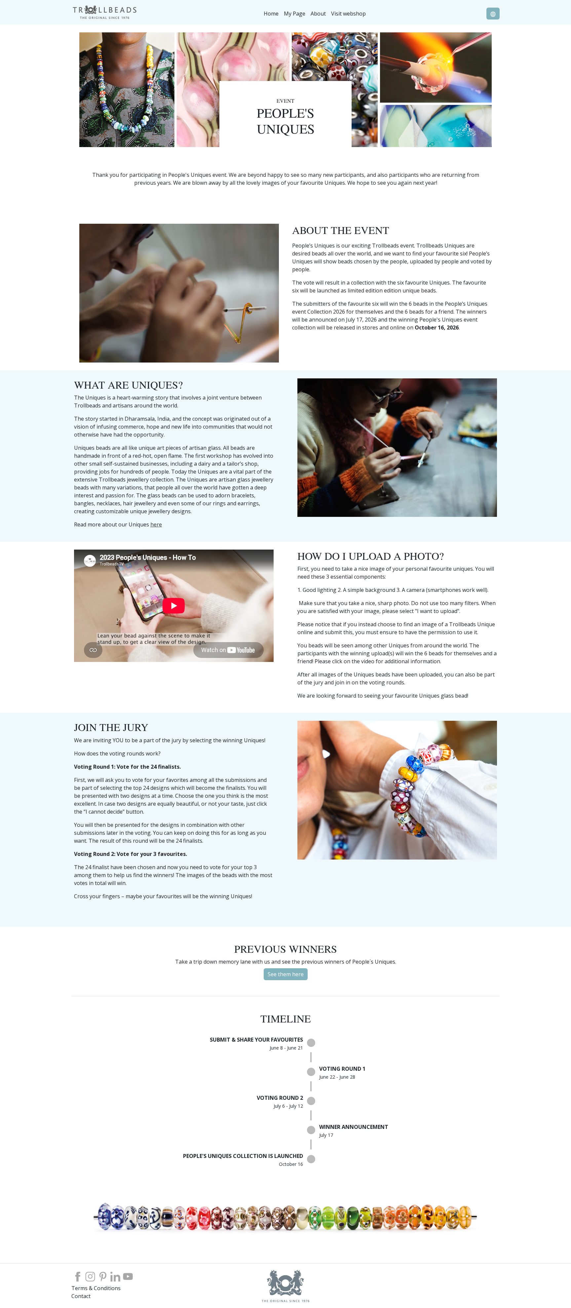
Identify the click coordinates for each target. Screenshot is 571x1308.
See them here (286, 974)
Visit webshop (348, 13)
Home (271, 13)
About (318, 13)
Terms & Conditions (96, 1288)
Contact (81, 1296)
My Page (294, 13)
